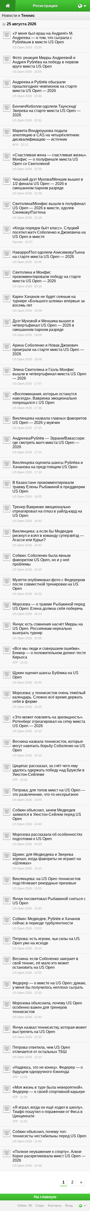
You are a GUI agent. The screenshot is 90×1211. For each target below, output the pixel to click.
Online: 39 (25, 1205)
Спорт (40, 1205)
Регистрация (45, 6)
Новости (9, 15)
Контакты (54, 1205)
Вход (69, 1205)
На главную (45, 1197)
